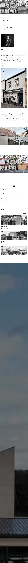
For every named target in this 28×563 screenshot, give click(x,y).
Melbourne (2, 268)
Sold (5, 15)
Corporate (2, 15)
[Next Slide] (27, 7)
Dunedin (6, 271)
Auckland (6, 268)
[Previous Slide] (1, 7)
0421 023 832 (2, 49)
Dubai (12, 268)
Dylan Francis (3, 48)
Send (2, 209)
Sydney (2, 272)
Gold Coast (2, 271)
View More (24, 213)
